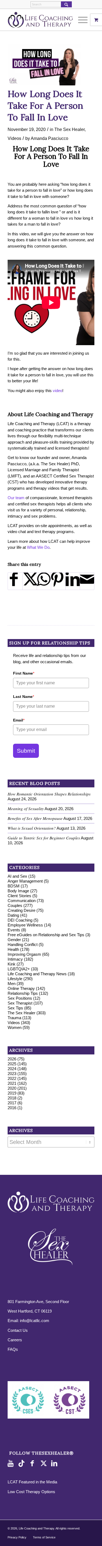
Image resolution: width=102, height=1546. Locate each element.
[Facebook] (33, 1464)
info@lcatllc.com (34, 1320)
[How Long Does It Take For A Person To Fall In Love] (44, 64)
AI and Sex (17, 876)
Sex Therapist (20, 1003)
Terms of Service (44, 1537)
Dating (13, 915)
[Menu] (80, 20)
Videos (14, 138)
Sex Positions (20, 998)
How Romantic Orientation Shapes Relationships (49, 794)
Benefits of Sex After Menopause (35, 818)
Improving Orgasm (24, 954)
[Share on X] (30, 581)
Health (13, 949)
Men (12, 983)
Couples (15, 905)
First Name (23, 673)
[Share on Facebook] (15, 581)
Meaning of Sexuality (26, 808)
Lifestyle (15, 978)
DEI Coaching (20, 920)
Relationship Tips (23, 993)
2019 (12, 1093)
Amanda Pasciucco (49, 138)
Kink (12, 964)
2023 (12, 1073)
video (57, 390)
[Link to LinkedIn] (55, 1464)
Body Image (18, 891)
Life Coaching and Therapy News (37, 973)
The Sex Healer (69, 129)
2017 (12, 1103)
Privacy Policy (17, 1537)
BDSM (14, 886)
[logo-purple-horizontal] (42, 20)
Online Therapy (21, 988)
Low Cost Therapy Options (31, 1491)
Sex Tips (15, 1008)
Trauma (14, 1017)
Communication (22, 900)
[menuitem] (83, 20)
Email (18, 720)
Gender (14, 939)
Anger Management (25, 881)
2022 (12, 1078)
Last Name (23, 696)
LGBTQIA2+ (19, 969)
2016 (12, 1107)
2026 (12, 1059)
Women (14, 1027)
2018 (12, 1098)
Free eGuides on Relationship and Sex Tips (46, 934)
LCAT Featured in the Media (32, 1482)
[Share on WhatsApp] (44, 581)
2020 (12, 1088)
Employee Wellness (25, 925)
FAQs (13, 1349)
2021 (12, 1083)
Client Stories (19, 895)
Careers (15, 1339)
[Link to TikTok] (22, 1464)
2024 (12, 1068)
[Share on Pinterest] (58, 581)
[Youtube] (12, 1464)
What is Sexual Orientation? (32, 828)
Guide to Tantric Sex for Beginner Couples (44, 838)
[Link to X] (44, 1464)
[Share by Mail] (87, 581)
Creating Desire (21, 910)
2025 (12, 1063)
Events (14, 930)
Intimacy (15, 959)
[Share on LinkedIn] (73, 581)
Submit (26, 751)
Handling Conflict (23, 944)
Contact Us (18, 1330)
